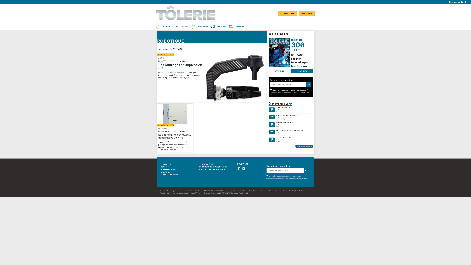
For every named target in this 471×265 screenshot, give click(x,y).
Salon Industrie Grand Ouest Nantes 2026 (289, 130)
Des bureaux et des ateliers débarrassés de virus (174, 136)
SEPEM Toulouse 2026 (283, 108)
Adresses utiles (168, 169)
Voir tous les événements (304, 146)
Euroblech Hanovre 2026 (284, 138)
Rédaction (165, 172)
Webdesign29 (243, 193)
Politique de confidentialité (212, 169)
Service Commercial (170, 175)
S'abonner (306, 13)
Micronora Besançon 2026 (284, 123)
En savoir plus (304, 178)
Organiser (163, 128)
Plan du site (166, 164)
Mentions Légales (207, 164)
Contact (165, 167)
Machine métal (293, 26)
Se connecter (287, 13)
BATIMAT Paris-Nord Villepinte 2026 (287, 115)
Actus (161, 58)
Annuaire (260, 26)
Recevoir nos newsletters (281, 80)
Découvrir (279, 71)
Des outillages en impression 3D (180, 66)
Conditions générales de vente (213, 167)
